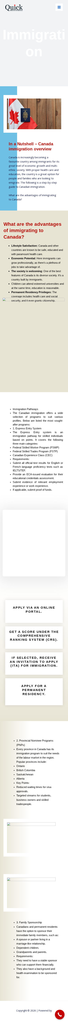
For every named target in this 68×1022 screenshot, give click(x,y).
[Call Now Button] (60, 1014)
